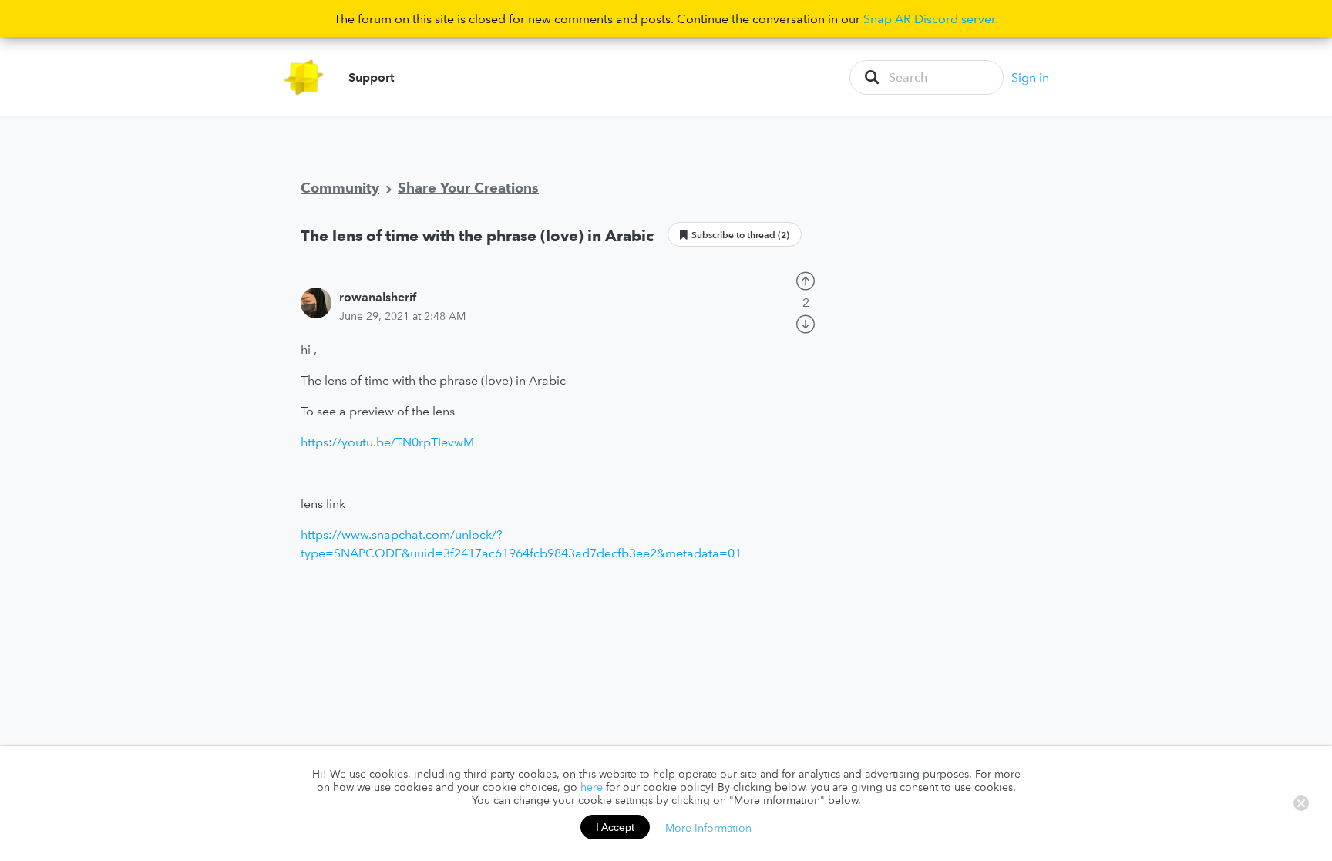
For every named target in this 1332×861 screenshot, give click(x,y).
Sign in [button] (1030, 77)
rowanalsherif (377, 296)
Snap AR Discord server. (930, 18)
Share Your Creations (468, 188)
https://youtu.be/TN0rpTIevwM (387, 441)
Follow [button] (735, 234)
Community (340, 188)
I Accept (615, 827)
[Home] (304, 77)
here (591, 787)
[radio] (805, 279)
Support (371, 77)
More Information (708, 827)
